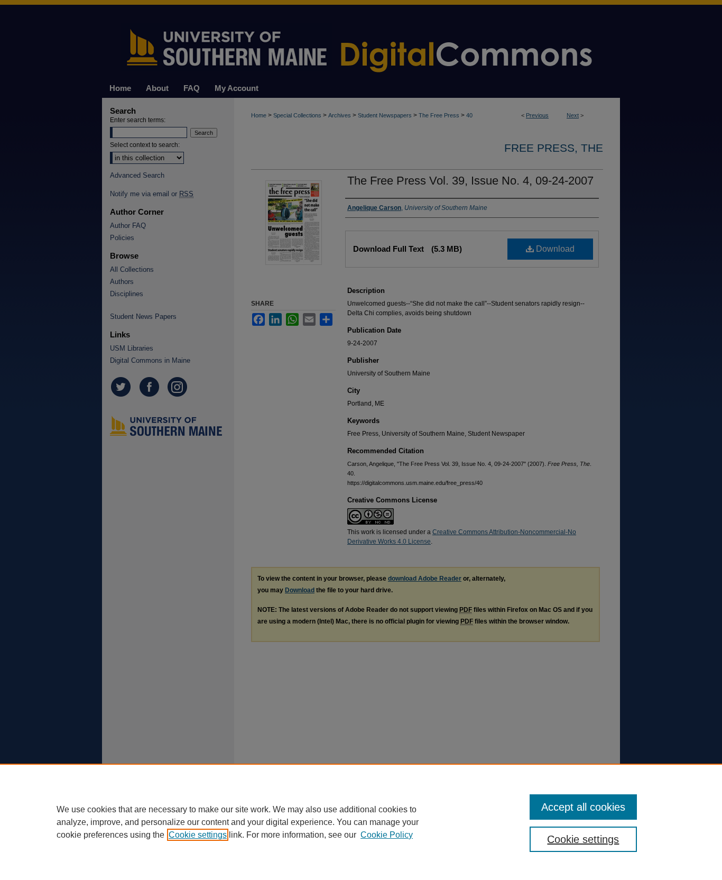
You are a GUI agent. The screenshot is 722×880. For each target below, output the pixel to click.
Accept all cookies (583, 807)
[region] (361, 822)
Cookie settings (198, 834)
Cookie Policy (386, 834)
